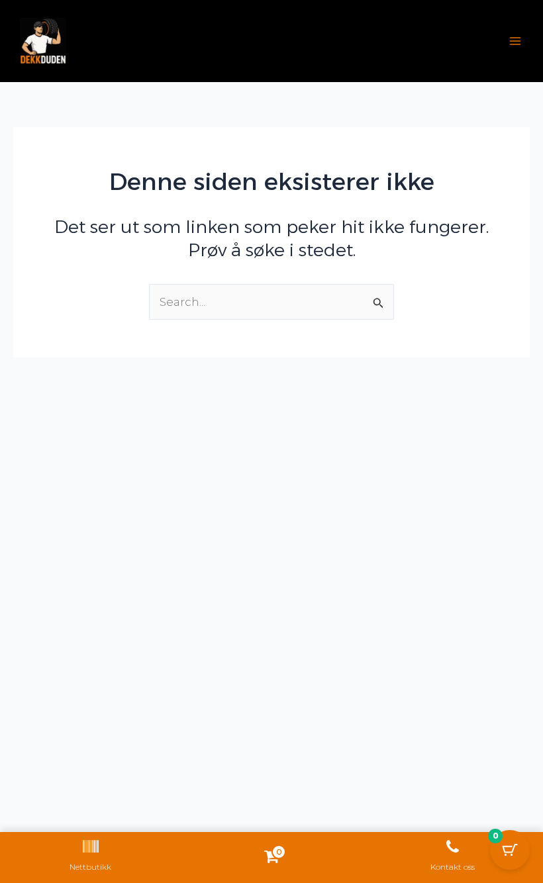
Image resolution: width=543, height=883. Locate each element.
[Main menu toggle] (515, 41)
